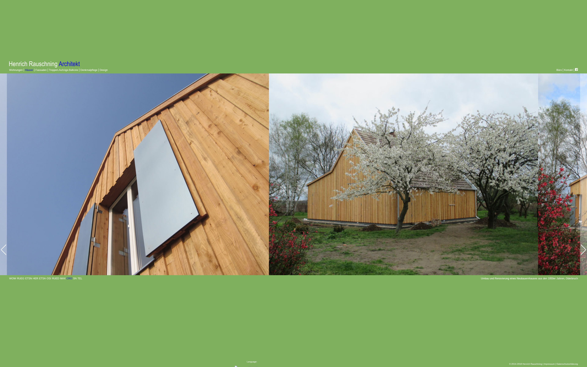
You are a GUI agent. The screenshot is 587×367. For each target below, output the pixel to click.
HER (35, 278)
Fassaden (41, 69)
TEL (80, 278)
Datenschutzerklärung (567, 364)
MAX (63, 278)
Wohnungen (16, 69)
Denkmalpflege (88, 69)
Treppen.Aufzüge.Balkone (63, 69)
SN (75, 278)
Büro (559, 69)
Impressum (549, 364)
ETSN (28, 278)
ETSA (42, 278)
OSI (49, 278)
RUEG (20, 278)
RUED (55, 278)
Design (104, 69)
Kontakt (568, 69)
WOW (12, 278)
